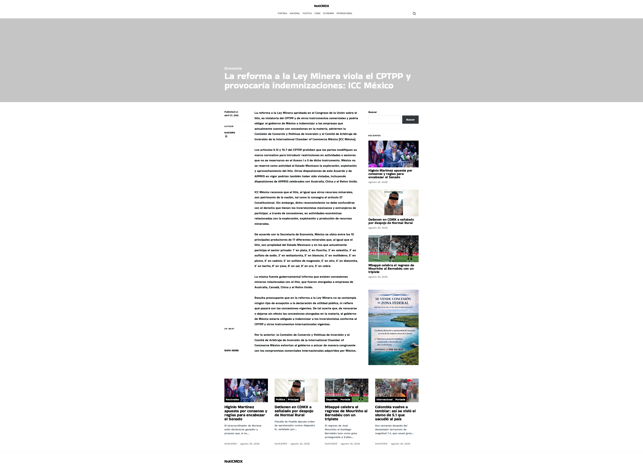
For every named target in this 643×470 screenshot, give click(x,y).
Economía (328, 13)
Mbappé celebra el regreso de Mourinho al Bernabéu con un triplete (391, 268)
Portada (282, 13)
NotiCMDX (321, 6)
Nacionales (232, 399)
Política (307, 13)
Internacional (344, 13)
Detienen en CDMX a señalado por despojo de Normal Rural (391, 221)
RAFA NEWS (231, 350)
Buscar (372, 112)
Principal (293, 399)
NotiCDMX (229, 132)
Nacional (295, 13)
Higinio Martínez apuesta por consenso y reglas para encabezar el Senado (390, 173)
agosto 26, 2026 (378, 182)
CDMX (317, 13)
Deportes (332, 399)
